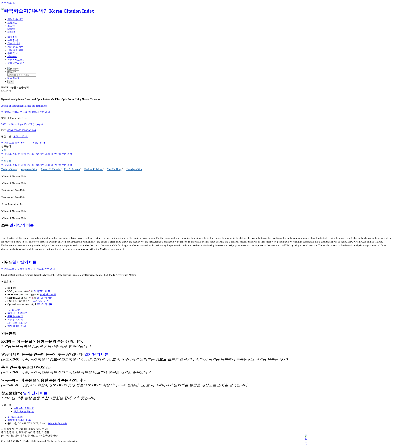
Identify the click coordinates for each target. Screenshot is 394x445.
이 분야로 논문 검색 (61, 153)
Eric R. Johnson (72, 169)
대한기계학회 (20, 136)
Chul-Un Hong (114, 169)
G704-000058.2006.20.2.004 (21, 130)
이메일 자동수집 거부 (19, 420)
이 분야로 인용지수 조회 (36, 153)
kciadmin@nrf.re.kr (57, 423)
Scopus (11, 297)
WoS (9, 291)
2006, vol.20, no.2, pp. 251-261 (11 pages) (22, 124)
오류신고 (12, 22)
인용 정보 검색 (15, 50)
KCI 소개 (12, 37)
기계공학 (6, 161)
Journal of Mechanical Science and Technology (24, 105)
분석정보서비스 (16, 63)
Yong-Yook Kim (29, 169)
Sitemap (11, 29)
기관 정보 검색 (15, 46)
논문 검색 (12, 40)
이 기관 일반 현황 (35, 142)
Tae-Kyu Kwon (9, 169)
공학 (3, 150)
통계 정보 (12, 53)
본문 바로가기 (9, 2)
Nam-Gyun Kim (134, 169)
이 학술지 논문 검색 (39, 112)
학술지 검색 (13, 43)
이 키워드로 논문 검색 (43, 268)
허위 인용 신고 (15, 19)
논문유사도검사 (16, 59)
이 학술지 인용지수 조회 (14, 112)
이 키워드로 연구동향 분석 (15, 268)
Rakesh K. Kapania (51, 169)
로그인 (11, 25)
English (11, 31)
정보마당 (12, 56)
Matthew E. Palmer (93, 169)
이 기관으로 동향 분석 (13, 142)
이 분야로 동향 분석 (12, 153)
